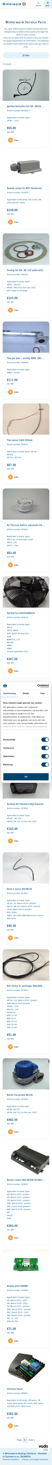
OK (26, 777)
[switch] (45, 748)
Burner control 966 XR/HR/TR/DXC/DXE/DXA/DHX (26, 1179)
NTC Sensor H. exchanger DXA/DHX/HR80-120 (26, 985)
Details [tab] (26, 693)
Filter (27, 55)
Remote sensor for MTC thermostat (24, 188)
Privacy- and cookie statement (35, 1459)
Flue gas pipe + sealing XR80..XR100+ (26, 358)
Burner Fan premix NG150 (20, 1094)
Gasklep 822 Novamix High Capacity (25, 804)
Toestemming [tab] (9, 693)
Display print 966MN (17, 1286)
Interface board (15, 1389)
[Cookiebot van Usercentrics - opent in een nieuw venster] (37, 686)
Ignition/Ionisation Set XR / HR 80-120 (26, 106)
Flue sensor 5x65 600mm (19, 440)
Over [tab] (42, 693)
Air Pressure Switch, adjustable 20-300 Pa (26, 525)
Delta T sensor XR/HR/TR (19, 889)
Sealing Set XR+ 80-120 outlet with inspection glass (26, 270)
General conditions (11, 1459)
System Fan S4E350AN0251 (21, 613)
